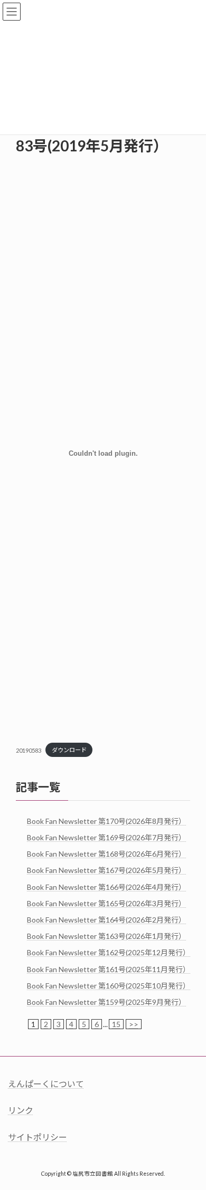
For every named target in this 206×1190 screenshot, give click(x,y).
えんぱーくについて (46, 1084)
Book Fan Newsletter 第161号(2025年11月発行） (108, 968)
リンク (20, 1110)
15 (116, 1024)
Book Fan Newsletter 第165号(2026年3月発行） (106, 903)
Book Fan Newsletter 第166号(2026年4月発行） (106, 886)
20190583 (28, 749)
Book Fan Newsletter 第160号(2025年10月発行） (108, 985)
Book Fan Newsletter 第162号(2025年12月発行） (108, 952)
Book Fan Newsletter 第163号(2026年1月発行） (106, 936)
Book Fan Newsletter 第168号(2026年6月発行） (106, 853)
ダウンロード (69, 749)
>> (133, 1024)
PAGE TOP (190, 1143)
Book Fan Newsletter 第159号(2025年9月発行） (106, 1001)
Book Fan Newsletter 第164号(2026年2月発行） (106, 919)
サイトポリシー (37, 1137)
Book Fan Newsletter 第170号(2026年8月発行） (106, 821)
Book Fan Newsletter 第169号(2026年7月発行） (106, 837)
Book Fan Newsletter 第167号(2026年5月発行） (106, 870)
